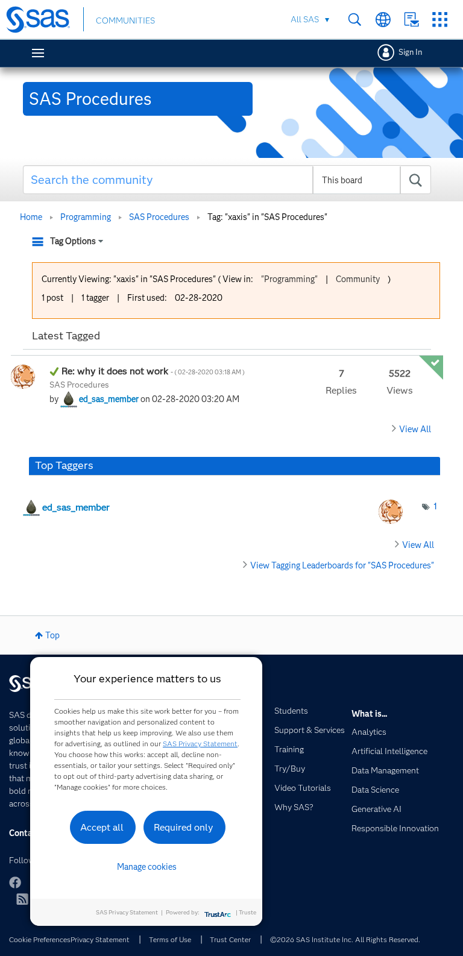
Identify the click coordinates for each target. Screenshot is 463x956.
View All (415, 429)
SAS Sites (439, 19)
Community (358, 279)
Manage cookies (147, 866)
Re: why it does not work (153, 371)
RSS (22, 899)
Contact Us (411, 19)
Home (31, 217)
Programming (85, 217)
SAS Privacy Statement (200, 743)
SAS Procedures (159, 217)
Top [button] (52, 635)
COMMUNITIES (125, 20)
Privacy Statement (100, 939)
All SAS (305, 19)
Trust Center (230, 939)
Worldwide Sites (383, 19)
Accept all (102, 827)
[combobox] (227, 179)
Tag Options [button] (73, 241)
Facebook (15, 882)
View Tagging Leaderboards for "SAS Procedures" (342, 565)
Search (354, 19)
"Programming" (289, 279)
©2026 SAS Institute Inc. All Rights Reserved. (345, 939)
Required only (183, 827)
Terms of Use (170, 939)
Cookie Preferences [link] (40, 939)
